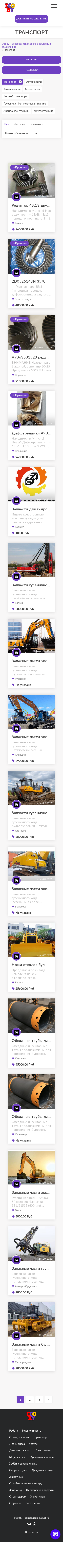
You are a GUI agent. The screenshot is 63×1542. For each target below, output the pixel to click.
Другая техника (43, 111)
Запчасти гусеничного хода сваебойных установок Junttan (31, 585)
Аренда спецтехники (16, 111)
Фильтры (31, 60)
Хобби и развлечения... (23, 1463)
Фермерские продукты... (41, 1490)
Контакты (31, 1532)
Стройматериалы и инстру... (26, 1483)
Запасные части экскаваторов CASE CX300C (31, 737)
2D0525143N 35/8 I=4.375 (31, 281)
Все (6, 124)
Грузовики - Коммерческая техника (25, 103)
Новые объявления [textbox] (16, 133)
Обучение (15, 1503)
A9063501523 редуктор (31, 357)
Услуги (33, 1444)
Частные (19, 124)
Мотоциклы (32, 89)
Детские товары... (20, 1450)
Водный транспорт (15, 96)
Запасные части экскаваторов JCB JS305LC (31, 1192)
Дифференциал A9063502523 (31, 433)
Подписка (31, 70)
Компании (36, 124)
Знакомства (37, 1496)
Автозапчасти (12, 89)
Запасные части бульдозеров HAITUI (31, 1344)
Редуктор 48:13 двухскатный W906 (31, 205)
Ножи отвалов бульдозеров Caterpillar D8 (31, 965)
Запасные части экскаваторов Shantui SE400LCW (31, 889)
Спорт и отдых (18, 1470)
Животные (16, 1477)
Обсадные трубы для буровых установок (31, 1041)
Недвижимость (31, 1430)
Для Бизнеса (17, 1444)
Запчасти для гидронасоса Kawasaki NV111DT (31, 509)
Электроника (44, 1450)
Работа (13, 1430)
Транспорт (10, 81)
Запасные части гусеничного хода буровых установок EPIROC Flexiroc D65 (31, 1268)
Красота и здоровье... (43, 1457)
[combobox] (21, 133)
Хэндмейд (15, 1490)
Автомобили (34, 81)
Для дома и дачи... (43, 1470)
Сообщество (33, 1503)
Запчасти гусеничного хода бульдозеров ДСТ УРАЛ (31, 813)
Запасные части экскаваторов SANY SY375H (31, 661)
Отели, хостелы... (20, 1437)
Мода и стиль (17, 1457)
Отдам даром (17, 1496)
